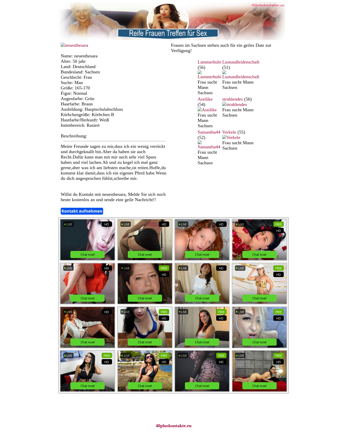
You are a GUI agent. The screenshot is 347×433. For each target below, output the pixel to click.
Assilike (205, 99)
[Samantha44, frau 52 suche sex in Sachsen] (209, 146)
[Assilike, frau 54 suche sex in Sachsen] (207, 109)
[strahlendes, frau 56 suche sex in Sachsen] (234, 104)
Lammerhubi (209, 62)
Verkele (229, 132)
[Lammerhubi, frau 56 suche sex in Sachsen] (209, 76)
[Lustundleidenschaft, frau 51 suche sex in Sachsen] (240, 76)
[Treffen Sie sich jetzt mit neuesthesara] (74, 45)
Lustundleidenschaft (240, 62)
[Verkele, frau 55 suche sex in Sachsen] (231, 137)
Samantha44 (209, 132)
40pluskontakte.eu (174, 425)
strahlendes (232, 99)
